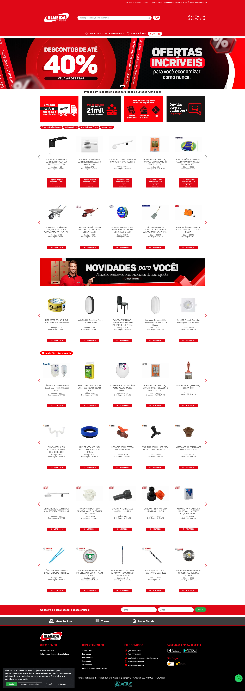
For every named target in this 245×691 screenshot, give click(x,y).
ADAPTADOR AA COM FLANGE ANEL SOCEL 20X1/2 (188, 448)
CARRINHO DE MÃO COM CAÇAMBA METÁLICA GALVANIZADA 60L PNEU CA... (56, 229)
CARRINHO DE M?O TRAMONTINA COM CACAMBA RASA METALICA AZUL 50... (188, 161)
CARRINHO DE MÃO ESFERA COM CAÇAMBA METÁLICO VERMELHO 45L (89, 229)
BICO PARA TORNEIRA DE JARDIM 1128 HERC (122, 510)
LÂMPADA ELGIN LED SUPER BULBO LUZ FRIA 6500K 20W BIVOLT (57, 388)
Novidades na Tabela (89, 127)
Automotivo (87, 650)
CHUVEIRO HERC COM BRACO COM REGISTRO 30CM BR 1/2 (56, 510)
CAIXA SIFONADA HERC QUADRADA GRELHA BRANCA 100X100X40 (89, 511)
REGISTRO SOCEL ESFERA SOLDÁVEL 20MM (123, 448)
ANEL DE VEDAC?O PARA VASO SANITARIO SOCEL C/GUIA (89, 449)
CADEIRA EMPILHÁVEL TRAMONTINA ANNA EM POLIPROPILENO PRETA (122, 322)
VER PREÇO (58, 248)
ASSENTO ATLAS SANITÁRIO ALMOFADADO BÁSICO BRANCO (122, 388)
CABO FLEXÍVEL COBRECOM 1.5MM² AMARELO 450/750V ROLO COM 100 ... (155, 161)
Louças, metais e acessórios (94, 668)
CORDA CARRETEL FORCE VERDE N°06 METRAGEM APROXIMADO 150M (122, 229)
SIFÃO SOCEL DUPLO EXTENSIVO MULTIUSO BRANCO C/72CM (56, 449)
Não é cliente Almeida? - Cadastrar (168, 2)
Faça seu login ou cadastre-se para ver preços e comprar (56, 183)
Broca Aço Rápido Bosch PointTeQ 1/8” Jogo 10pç (155, 571)
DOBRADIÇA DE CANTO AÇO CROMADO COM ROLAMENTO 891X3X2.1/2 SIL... (155, 388)
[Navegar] (39, 157)
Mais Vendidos (71, 127)
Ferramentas (87, 657)
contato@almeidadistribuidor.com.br (143, 658)
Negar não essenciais (30, 684)
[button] (122, 86)
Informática (87, 665)
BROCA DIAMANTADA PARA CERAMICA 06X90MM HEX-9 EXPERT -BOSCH (122, 572)
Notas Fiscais (146, 621)
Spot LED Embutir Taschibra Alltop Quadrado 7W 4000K (188, 321)
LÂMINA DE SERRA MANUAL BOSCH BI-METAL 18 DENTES (56, 571)
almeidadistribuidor (136, 662)
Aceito (11, 684)
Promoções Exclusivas (51, 127)
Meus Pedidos (63, 621)
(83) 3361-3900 (198, 19)
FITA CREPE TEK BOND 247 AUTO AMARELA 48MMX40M (57, 321)
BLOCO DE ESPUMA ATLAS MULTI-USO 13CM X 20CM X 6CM (89, 388)
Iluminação (86, 661)
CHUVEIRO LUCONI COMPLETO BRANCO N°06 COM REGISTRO (90, 160)
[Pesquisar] (149, 18)
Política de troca (47, 650)
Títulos (104, 621)
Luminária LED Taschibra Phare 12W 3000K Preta (90, 321)
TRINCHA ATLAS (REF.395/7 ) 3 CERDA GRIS (188, 386)
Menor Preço (107, 127)
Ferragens (86, 654)
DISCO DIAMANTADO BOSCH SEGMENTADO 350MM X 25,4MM (188, 572)
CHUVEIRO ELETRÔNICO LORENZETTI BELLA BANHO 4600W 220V (57, 161)
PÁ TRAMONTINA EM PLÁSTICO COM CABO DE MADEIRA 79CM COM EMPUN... (155, 229)
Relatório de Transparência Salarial (54, 654)
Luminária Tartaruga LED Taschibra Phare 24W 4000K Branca (155, 322)
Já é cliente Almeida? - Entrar (137, 2)
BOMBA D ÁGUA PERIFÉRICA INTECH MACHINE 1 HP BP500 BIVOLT (188, 229)
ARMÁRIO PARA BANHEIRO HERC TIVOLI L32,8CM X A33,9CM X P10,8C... (188, 511)
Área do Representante (197, 2)
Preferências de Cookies (56, 684)
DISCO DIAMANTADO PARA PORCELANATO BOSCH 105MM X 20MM (89, 572)
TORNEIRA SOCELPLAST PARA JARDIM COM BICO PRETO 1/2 (155, 448)
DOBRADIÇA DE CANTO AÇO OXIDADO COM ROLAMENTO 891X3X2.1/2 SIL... (122, 161)
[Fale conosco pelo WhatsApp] (238, 678)
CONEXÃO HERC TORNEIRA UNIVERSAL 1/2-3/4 (155, 510)
